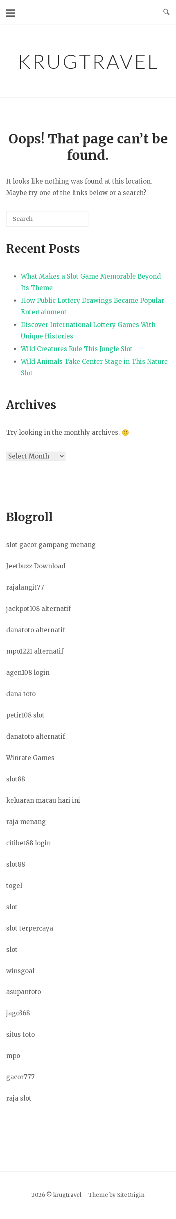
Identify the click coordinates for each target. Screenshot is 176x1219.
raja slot (19, 1098)
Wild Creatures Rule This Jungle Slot (77, 349)
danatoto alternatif (35, 630)
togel (14, 886)
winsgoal (20, 971)
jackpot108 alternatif (38, 609)
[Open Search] (166, 12)
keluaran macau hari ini (43, 800)
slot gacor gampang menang (51, 545)
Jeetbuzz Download (35, 566)
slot (12, 907)
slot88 (15, 779)
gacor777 (20, 1077)
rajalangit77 (25, 587)
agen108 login (28, 672)
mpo (13, 1056)
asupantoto (23, 992)
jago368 (18, 1013)
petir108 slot (25, 715)
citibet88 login (28, 843)
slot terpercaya (29, 928)
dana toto (21, 694)
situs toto (20, 1034)
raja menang (26, 822)
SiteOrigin (130, 1195)
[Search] (70, 221)
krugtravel (88, 61)
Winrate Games (30, 758)
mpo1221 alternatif (34, 651)
